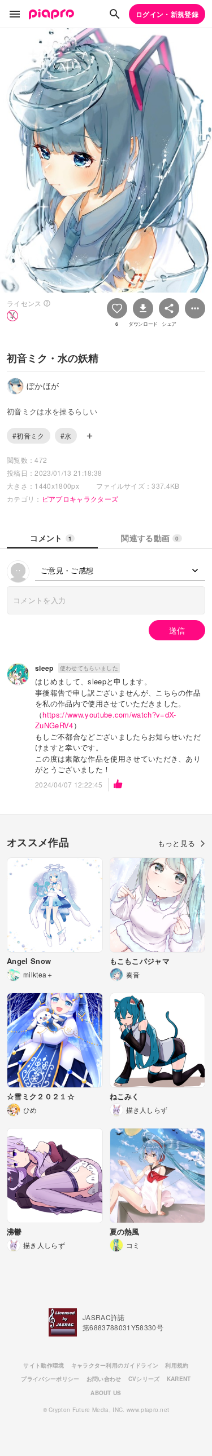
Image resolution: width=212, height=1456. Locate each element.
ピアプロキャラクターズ (80, 498)
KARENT (179, 1379)
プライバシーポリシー (50, 1379)
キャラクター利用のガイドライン (115, 1365)
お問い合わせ (104, 1379)
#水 (66, 435)
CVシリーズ (144, 1379)
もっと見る (177, 843)
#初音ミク (28, 435)
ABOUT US (106, 1393)
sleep (44, 668)
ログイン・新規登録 (167, 14)
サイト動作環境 (43, 1365)
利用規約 (176, 1365)
